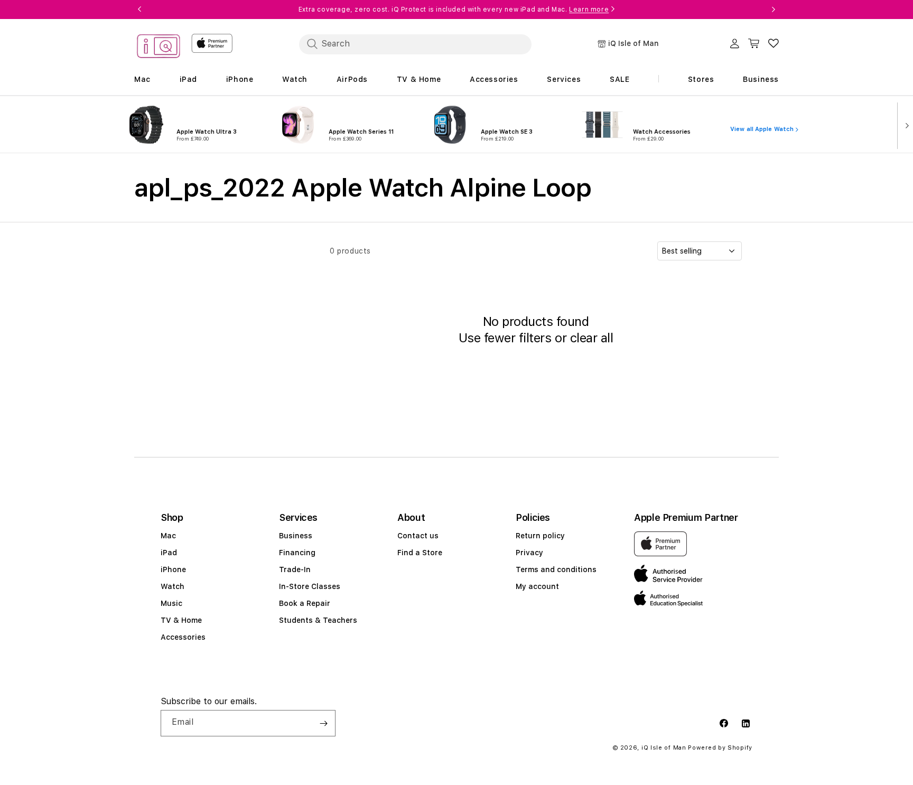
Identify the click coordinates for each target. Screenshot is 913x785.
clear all (591, 337)
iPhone (173, 569)
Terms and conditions (556, 569)
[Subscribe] (323, 723)
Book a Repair (304, 603)
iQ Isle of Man (663, 747)
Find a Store (419, 552)
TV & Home (181, 620)
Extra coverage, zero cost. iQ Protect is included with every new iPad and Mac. (454, 9)
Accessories (183, 637)
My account (537, 586)
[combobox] (415, 43)
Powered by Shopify (720, 747)
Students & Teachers (318, 620)
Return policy (540, 535)
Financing (297, 552)
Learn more (589, 9)
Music (171, 603)
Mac (168, 535)
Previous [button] (139, 9)
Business (295, 535)
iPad (169, 552)
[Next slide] (905, 124)
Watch (172, 586)
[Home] (158, 48)
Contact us (418, 535)
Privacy (529, 552)
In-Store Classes (309, 586)
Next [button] (773, 9)
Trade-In (295, 569)
